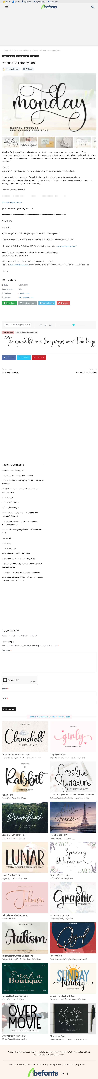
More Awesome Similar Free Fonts (50, 716)
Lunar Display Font (11, 875)
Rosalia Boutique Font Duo (15, 996)
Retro (11, 497)
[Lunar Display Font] (25, 857)
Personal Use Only (26, 297)
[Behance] (63, 1074)
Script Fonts (34, 56)
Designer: (7, 293)
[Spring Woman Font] (73, 857)
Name (5, 689)
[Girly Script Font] (73, 736)
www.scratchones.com (66, 246)
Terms (12, 1064)
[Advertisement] (49, 28)
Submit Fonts (54, 2)
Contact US (69, 1064)
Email (5, 698)
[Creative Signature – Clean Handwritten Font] (73, 777)
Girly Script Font (58, 754)
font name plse (14, 502)
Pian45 (4, 470)
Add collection (48, 303)
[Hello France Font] (73, 817)
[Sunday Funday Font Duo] (73, 978)
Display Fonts (7, 878)
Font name (12, 548)
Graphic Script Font (59, 915)
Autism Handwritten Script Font (17, 955)
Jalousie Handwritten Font (15, 915)
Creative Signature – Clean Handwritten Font (72, 794)
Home (6, 50)
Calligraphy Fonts (31, 50)
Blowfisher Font (57, 1036)
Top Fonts (80, 1064)
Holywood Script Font (10, 372)
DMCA (29, 1064)
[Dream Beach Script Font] (25, 817)
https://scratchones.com (12, 202)
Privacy (20, 1064)
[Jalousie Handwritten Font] (25, 897)
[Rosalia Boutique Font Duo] (25, 978)
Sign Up (15, 2)
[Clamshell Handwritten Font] (25, 736)
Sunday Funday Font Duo (62, 996)
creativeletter (24, 293)
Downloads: (9, 289)
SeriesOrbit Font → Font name (19, 553)
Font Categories (16, 50)
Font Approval (55, 1064)
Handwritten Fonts (22, 56)
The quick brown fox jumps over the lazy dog (50, 341)
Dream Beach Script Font (14, 835)
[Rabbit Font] (25, 777)
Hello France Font (58, 835)
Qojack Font (56, 955)
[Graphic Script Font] (73, 897)
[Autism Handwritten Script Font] (25, 938)
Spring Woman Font (59, 875)
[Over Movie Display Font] (25, 1018)
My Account (27, 2)
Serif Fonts (21, 999)
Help (9, 538)
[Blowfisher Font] (73, 1018)
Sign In (6, 2)
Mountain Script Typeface (86, 372)
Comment (6, 651)
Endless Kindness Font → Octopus (21, 475)
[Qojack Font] (73, 938)
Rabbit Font (7, 795)
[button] (93, 8)
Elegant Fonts (55, 758)
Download (10, 303)
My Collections (40, 2)
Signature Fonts (81, 959)
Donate (64, 303)
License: (7, 297)
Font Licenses (40, 1064)
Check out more (28, 303)
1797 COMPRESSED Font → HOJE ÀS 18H (22, 559)
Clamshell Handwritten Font (15, 754)
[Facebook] (67, 1074)
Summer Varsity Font (16, 470)
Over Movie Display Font (13, 1036)
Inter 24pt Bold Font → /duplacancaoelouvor (24, 572)
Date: (6, 285)
